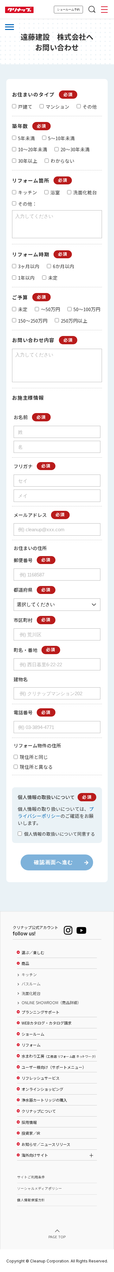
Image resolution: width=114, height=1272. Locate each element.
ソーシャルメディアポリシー (39, 1188)
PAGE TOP (57, 1236)
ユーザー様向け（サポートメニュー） (54, 1067)
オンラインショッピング (42, 1089)
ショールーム (33, 1034)
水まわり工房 (59, 1056)
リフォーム (31, 1044)
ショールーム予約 (68, 9)
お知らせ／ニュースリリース (46, 1144)
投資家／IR (31, 1133)
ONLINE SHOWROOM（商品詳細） (51, 1002)
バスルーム (31, 983)
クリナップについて (39, 1111)
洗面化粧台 (31, 993)
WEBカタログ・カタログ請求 (47, 1022)
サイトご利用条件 (31, 1177)
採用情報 (29, 1122)
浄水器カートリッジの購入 (44, 1100)
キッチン (29, 974)
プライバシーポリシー (56, 812)
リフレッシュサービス (41, 1078)
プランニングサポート (41, 1012)
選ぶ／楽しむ (33, 952)
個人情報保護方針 (31, 1199)
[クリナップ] (19, 10)
